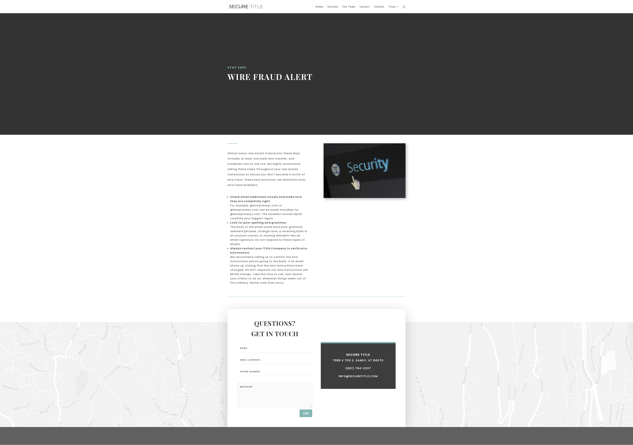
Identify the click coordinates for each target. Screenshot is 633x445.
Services (332, 6)
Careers (365, 6)
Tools (392, 6)
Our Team (348, 6)
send (306, 413)
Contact (379, 6)
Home (319, 6)
